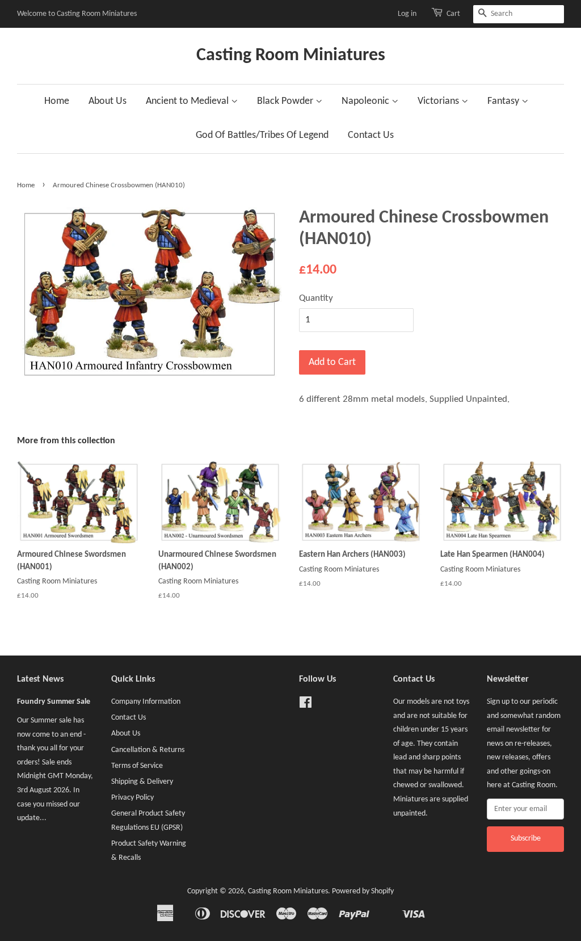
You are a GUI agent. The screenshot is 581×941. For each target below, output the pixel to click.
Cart (453, 14)
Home (56, 101)
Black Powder (286, 101)
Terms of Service (137, 766)
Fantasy (504, 101)
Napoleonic (366, 101)
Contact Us (371, 135)
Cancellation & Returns (147, 750)
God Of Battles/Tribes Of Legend (262, 135)
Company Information (145, 702)
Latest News (40, 679)
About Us (108, 101)
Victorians (439, 101)
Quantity (316, 298)
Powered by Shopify (363, 891)
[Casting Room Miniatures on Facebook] (305, 705)
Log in (407, 14)
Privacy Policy (132, 797)
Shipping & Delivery (142, 782)
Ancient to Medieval (188, 101)
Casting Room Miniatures (290, 56)
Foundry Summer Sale (53, 702)
